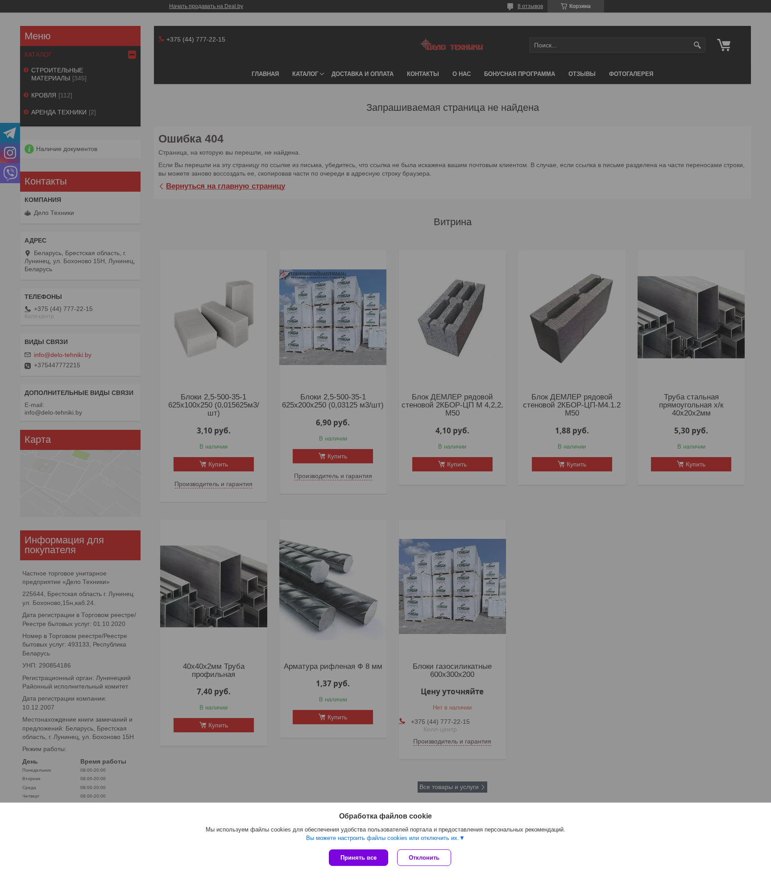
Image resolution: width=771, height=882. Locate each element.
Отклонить (424, 857)
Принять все (358, 857)
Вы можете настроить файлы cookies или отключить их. (382, 838)
